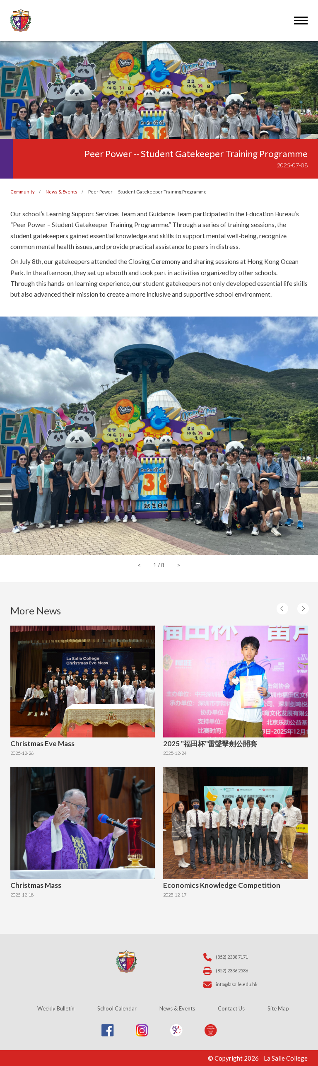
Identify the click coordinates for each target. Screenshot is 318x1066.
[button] (287, 611)
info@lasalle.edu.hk (237, 984)
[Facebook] (107, 1034)
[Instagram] (142, 1034)
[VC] (211, 1034)
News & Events (61, 191)
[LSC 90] (176, 1034)
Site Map (278, 1008)
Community (22, 191)
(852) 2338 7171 (232, 957)
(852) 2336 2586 (232, 970)
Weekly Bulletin (56, 1008)
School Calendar (117, 1008)
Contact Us (231, 1008)
